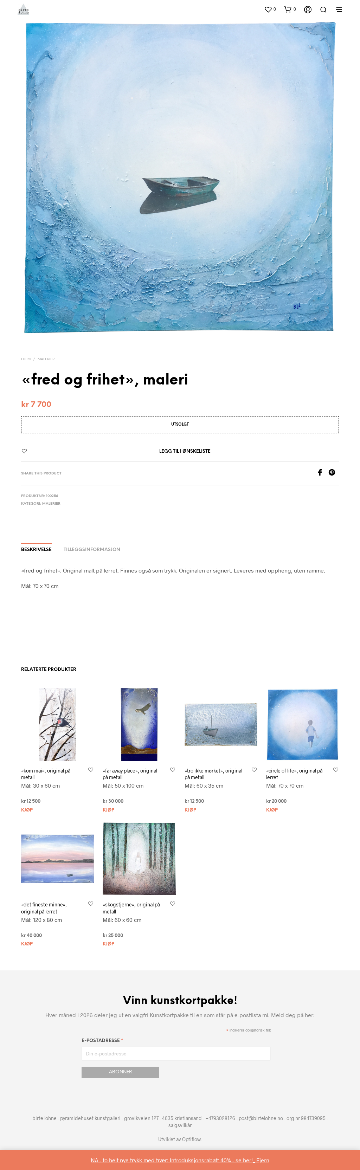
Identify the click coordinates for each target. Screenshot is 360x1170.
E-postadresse (102, 1042)
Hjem (26, 359)
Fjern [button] (262, 1160)
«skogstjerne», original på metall (131, 907)
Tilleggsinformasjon (92, 550)
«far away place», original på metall (130, 774)
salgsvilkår (180, 1125)
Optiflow (191, 1139)
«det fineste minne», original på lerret (44, 907)
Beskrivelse (36, 550)
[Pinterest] (333, 473)
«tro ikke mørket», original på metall (213, 774)
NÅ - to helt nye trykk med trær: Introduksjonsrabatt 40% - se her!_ (173, 1160)
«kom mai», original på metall (45, 774)
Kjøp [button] (27, 810)
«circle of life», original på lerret (294, 774)
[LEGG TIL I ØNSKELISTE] (91, 770)
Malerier (46, 359)
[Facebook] (322, 473)
